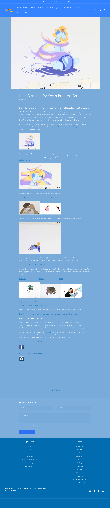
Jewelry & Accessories (79, 452)
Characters (29, 449)
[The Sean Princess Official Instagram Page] (21, 361)
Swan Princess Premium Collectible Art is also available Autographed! (42, 265)
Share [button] (23, 104)
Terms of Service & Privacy (29, 459)
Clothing (79, 463)
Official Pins (79, 473)
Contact (29, 452)
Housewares (79, 466)
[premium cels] (40, 189)
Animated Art (79, 446)
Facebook (48, 332)
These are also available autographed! (34, 305)
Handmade (79, 476)
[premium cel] (40, 253)
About (29, 446)
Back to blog (56, 390)
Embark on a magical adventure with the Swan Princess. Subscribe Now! (26, 489)
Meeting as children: (47, 198)
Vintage (79, 469)
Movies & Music (79, 456)
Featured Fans (29, 456)
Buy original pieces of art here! (31, 302)
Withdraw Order (30, 466)
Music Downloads (80, 482)
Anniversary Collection (79, 479)
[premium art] (29, 214)
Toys (79, 459)
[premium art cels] (29, 149)
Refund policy (29, 463)
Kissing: (27, 198)
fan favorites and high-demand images (65, 127)
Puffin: (61, 279)
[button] (26, 8)
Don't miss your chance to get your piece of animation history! (50, 313)
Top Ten (79, 449)
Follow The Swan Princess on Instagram (32, 353)
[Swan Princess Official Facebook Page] (21, 349)
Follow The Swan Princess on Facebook (32, 342)
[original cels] (71, 298)
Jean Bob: (22, 279)
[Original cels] (29, 298)
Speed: (41, 279)
